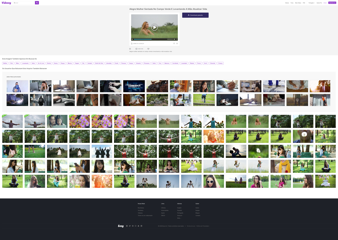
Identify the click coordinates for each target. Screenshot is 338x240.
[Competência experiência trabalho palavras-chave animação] (134, 86)
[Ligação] (204, 86)
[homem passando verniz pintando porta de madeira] (180, 86)
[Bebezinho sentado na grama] (191, 166)
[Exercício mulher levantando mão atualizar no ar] (191, 121)
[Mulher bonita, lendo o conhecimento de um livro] (146, 166)
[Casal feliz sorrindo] (280, 166)
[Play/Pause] (132, 39)
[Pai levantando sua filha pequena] (236, 151)
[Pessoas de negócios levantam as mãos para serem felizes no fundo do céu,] (102, 151)
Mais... (179, 218)
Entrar (325, 3)
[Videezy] (6, 3)
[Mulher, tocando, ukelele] (258, 166)
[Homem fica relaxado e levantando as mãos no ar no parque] (12, 121)
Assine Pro (319, 3)
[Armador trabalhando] (274, 86)
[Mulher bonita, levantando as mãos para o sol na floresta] (169, 136)
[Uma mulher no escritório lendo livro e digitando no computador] (87, 86)
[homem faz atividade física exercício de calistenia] (320, 100)
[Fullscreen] (176, 39)
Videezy (140, 213)
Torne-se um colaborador (145, 215)
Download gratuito (196, 15)
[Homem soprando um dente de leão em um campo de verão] (303, 136)
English (179, 208)
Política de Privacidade (203, 226)
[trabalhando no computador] (250, 100)
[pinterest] (132, 226)
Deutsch (179, 215)
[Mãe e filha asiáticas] (57, 121)
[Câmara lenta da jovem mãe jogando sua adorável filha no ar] (146, 181)
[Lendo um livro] (110, 100)
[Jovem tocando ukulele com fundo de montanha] (236, 166)
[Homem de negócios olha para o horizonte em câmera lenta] (320, 86)
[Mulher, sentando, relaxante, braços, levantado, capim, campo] (236, 121)
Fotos (292, 3)
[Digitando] (110, 86)
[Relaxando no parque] (57, 181)
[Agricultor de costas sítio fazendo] (297, 100)
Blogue (198, 213)
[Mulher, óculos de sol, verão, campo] (213, 181)
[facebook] (127, 226)
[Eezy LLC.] (121, 226)
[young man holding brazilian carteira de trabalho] (17, 86)
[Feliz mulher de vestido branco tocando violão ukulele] (213, 166)
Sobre (197, 208)
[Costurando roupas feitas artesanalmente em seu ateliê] (297, 86)
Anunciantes (164, 210)
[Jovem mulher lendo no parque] (236, 136)
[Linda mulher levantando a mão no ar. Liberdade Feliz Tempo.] (124, 151)
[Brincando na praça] (204, 100)
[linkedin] (141, 226)
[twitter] (130, 226)
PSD (304, 3)
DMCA (163, 215)
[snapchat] (138, 226)
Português (180, 213)
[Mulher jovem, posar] (258, 181)
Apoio (163, 213)
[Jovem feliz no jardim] (213, 136)
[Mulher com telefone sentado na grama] (191, 136)
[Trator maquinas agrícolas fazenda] (157, 86)
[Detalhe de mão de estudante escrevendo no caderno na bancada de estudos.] (227, 86)
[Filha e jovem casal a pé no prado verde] (236, 181)
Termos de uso (191, 226)
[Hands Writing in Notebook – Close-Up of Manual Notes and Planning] (227, 100)
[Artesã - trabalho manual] (134, 100)
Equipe (198, 210)
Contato (198, 215)
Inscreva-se (332, 2)
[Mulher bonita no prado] (325, 136)
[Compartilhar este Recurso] (177, 43)
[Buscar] (37, 2)
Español (179, 210)
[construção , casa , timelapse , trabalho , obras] (157, 100)
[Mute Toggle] (174, 39)
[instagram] (135, 226)
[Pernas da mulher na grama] (35, 151)
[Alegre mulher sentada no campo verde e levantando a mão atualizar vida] (146, 121)
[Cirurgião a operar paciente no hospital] (17, 100)
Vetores (287, 3)
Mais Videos (298, 3)
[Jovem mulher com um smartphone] (35, 181)
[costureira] (274, 100)
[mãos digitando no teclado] (64, 86)
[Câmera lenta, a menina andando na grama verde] (57, 151)
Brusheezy (141, 208)
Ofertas (163, 208)
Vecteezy (140, 210)
